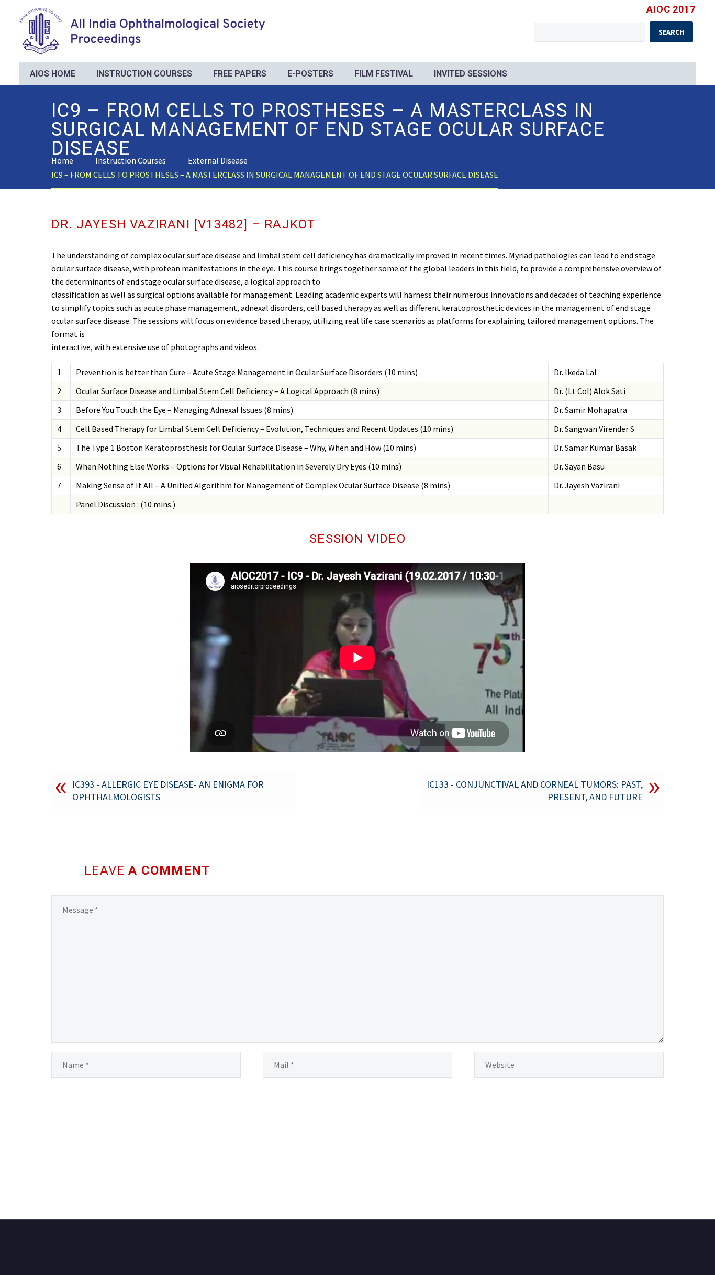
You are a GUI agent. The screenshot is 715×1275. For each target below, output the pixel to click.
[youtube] (660, 1248)
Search (671, 32)
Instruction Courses (144, 74)
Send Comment (99, 1129)
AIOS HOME (52, 74)
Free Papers (239, 74)
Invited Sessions (470, 74)
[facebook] (647, 1248)
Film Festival (383, 74)
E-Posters (310, 74)
